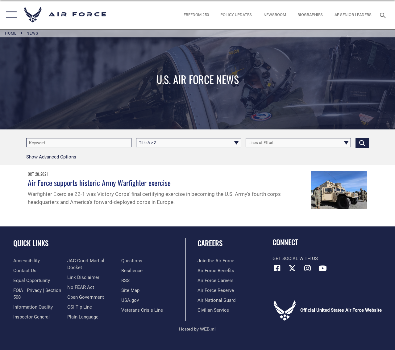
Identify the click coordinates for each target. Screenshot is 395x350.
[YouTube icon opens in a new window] (322, 268)
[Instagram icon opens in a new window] (307, 268)
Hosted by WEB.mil (197, 329)
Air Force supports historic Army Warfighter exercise (99, 182)
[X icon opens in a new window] (292, 268)
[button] (10, 14)
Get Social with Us (295, 258)
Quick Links (30, 243)
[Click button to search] (362, 142)
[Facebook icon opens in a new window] (277, 268)
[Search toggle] (384, 14)
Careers (210, 243)
